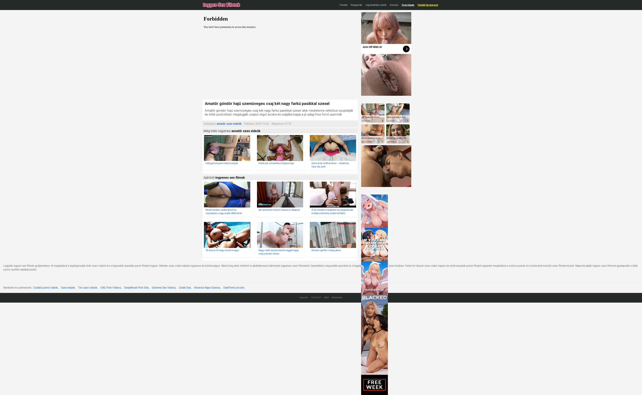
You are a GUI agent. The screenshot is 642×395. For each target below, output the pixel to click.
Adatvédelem (337, 297)
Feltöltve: (249, 123)
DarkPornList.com (233, 287)
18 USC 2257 (316, 297)
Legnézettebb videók (376, 5)
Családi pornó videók (45, 287)
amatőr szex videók (229, 123)
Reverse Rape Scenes (207, 287)
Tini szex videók (87, 287)
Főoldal (343, 5)
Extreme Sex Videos (164, 287)
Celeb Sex (185, 287)
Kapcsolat (304, 297)
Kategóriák (356, 5)
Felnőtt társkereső (428, 5)
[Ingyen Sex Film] (221, 5)
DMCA (326, 297)
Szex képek (408, 5)
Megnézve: (278, 123)
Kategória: (210, 123)
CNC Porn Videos (110, 287)
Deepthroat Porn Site (136, 287)
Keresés (394, 5)
